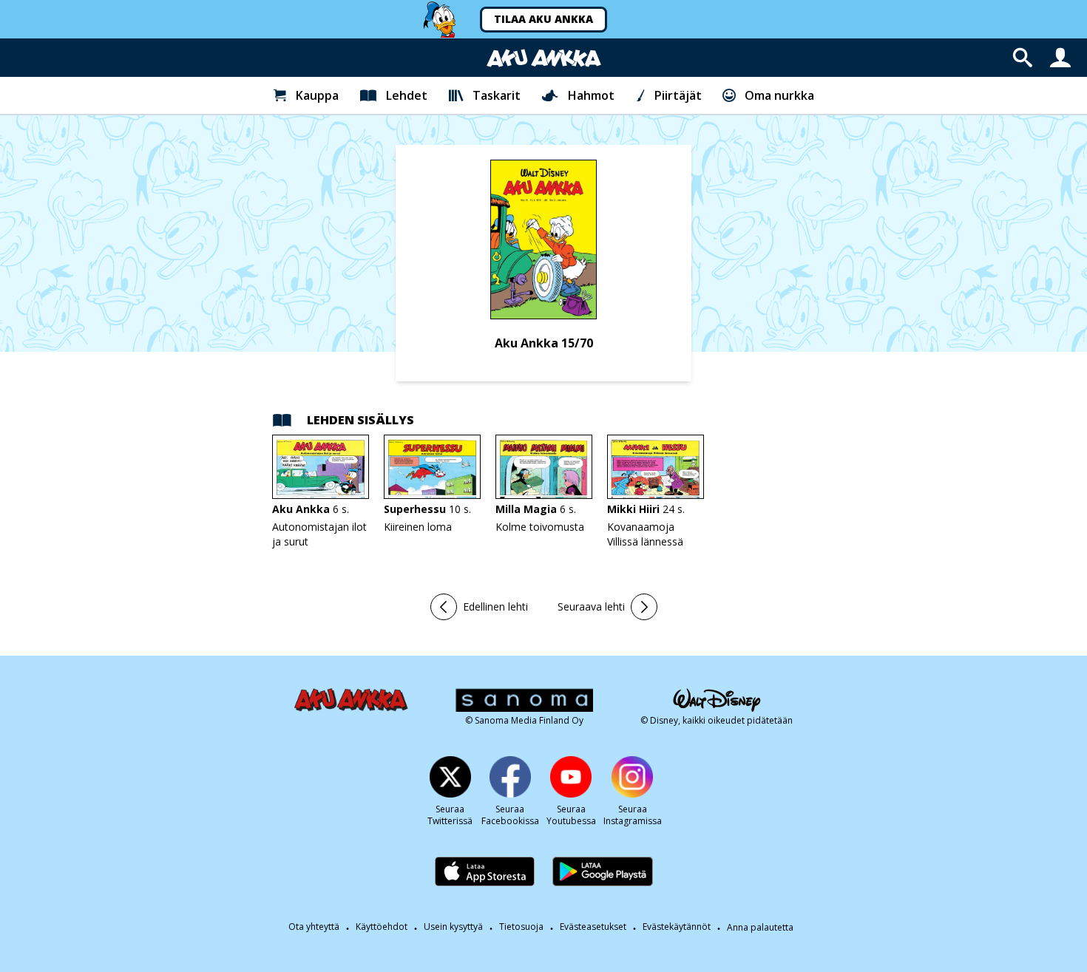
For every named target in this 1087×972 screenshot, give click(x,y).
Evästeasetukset (593, 927)
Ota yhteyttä (313, 927)
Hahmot (591, 95)
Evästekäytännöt (677, 927)
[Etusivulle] (544, 58)
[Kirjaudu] (1060, 58)
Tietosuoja (521, 927)
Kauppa (317, 95)
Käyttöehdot (381, 927)
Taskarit (497, 95)
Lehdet (406, 95)
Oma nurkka (779, 95)
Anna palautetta (760, 928)
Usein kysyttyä (453, 927)
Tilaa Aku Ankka (543, 19)
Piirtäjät (678, 95)
